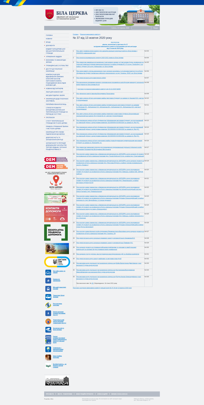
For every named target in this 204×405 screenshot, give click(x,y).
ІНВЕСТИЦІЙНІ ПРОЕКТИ (84, 394)
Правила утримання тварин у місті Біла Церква (57, 127)
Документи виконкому (105, 14)
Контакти (100, 16)
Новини (49, 39)
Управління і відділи (54, 56)
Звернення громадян (104, 18)
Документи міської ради (106, 12)
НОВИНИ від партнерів (54, 88)
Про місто (100, 10)
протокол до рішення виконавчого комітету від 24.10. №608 (99, 89)
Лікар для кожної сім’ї (54, 92)
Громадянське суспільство (57, 65)
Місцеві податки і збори (55, 95)
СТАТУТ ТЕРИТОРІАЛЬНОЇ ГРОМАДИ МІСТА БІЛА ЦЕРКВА (56, 122)
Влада (48, 42)
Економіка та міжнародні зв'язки (56, 61)
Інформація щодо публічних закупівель (57, 100)
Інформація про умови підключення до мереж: (55, 133)
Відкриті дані (101, 21)
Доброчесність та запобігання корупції (54, 139)
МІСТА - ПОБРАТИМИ (65, 394)
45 (92, 283)
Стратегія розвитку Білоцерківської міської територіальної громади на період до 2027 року (57, 111)
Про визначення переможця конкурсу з (89, 82)
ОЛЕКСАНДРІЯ (102, 394)
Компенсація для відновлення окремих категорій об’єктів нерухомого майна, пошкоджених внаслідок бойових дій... (56, 80)
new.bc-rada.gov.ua (119, 394)
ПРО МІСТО (50, 394)
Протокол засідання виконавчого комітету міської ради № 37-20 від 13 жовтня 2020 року (102, 288)
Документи (50, 45)
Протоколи (50, 117)
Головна (49, 35)
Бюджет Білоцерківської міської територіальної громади (55, 51)
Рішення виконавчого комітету (90, 34)
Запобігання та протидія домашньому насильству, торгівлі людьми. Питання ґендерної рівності (56, 146)
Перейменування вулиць (56, 104)
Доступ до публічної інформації (54, 70)
